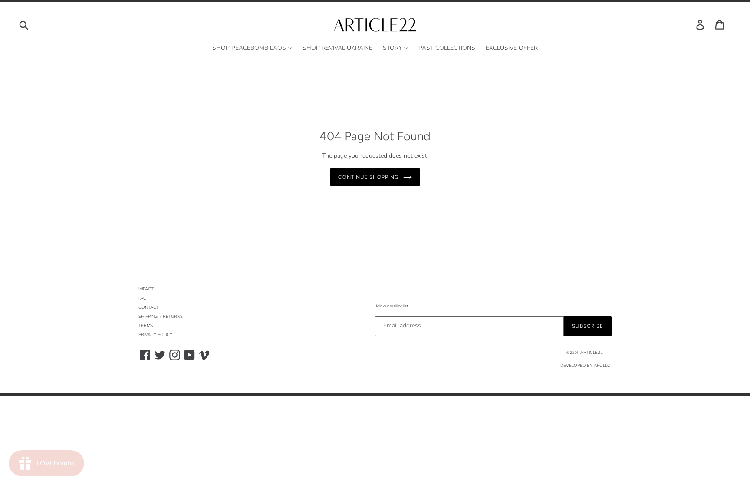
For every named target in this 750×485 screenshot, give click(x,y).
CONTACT (148, 307)
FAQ (142, 298)
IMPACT (146, 289)
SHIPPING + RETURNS (160, 316)
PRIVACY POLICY (155, 335)
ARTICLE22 (591, 353)
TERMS (145, 326)
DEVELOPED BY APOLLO (585, 366)
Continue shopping (368, 177)
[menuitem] (252, 48)
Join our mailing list (391, 306)
